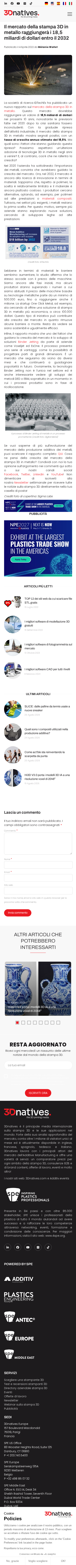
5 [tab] (40, 1022)
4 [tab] (35, 1022)
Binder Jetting (28, 342)
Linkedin (38, 474)
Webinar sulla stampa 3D (22, 1404)
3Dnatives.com (36, 1178)
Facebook (11, 474)
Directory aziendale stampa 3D (25, 1388)
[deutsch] (46, 3)
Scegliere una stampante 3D (24, 1380)
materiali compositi (57, 199)
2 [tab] (23, 1022)
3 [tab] (29, 1022)
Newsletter (21, 483)
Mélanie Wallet (48, 47)
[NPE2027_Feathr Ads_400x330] (38, 548)
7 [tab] (52, 1022)
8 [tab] (58, 1022)
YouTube (57, 474)
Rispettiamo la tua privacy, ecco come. (24, 1548)
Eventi (8, 1392)
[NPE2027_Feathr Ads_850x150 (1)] (38, 506)
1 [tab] (17, 1022)
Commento (11, 830)
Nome (8, 859)
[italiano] (70, 3)
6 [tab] (46, 1022)
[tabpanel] (38, 989)
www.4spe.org (55, 1236)
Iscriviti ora (38, 1093)
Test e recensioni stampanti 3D (25, 1384)
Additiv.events (59, 1178)
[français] (64, 3)
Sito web (8, 885)
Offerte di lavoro (15, 1396)
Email (8, 872)
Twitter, (25, 474)
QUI (60, 454)
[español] (58, 3)
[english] (52, 3)
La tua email (16, 1065)
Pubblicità (11, 1409)
